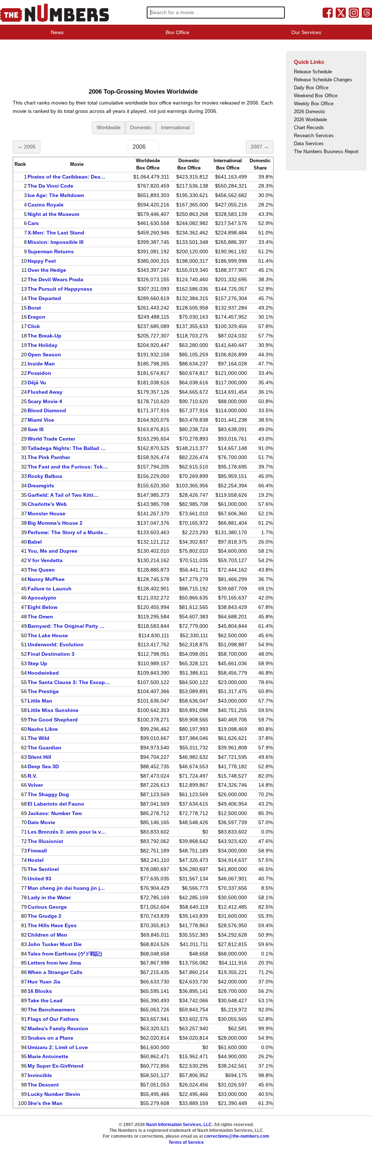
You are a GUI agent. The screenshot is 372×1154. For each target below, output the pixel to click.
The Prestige (43, 691)
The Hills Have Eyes (52, 925)
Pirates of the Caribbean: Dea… (66, 177)
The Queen (41, 570)
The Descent (43, 1085)
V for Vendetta (45, 560)
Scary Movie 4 (45, 401)
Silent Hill (39, 757)
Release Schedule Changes (323, 79)
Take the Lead (45, 1000)
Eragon (36, 317)
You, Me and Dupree (52, 551)
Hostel (36, 860)
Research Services (314, 135)
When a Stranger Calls (55, 972)
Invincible (40, 1075)
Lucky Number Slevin (54, 1094)
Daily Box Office (311, 87)
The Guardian (44, 747)
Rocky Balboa (45, 476)
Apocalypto (42, 598)
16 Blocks (40, 991)
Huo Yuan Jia (44, 982)
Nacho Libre (43, 729)
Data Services (309, 143)
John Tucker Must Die (55, 944)
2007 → (260, 147)
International (175, 127)
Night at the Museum (53, 214)
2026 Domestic (310, 111)
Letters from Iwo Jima (54, 963)
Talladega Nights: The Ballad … (67, 448)
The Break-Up (44, 336)
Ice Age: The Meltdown (56, 195)
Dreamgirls (41, 485)
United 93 (39, 878)
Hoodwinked (43, 673)
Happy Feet (42, 261)
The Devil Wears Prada (55, 279)
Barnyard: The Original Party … (66, 626)
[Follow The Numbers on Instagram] (354, 12)
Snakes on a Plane (50, 1038)
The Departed (44, 298)
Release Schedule (313, 71)
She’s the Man (45, 1103)
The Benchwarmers (51, 1009)
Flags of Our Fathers (53, 1019)
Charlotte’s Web (47, 504)
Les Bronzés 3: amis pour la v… (67, 832)
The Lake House (48, 635)
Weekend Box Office (315, 95)
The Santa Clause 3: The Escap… (69, 682)
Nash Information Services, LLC (179, 1124)
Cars (33, 223)
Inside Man (41, 364)
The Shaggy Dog (48, 794)
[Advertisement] (143, 63)
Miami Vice (41, 420)
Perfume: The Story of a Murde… (68, 532)
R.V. (32, 776)
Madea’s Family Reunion (58, 1028)
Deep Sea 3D (43, 766)
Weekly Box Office (313, 103)
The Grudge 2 (44, 916)
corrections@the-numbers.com (236, 1136)
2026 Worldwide (310, 119)
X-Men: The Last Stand (56, 233)
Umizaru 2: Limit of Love (58, 1047)
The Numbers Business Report (326, 151)
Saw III (36, 429)
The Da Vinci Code (50, 186)
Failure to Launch (50, 589)
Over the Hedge (47, 270)
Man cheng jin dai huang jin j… (66, 888)
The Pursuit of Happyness (60, 289)
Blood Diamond (47, 410)
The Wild (38, 738)
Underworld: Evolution (56, 644)
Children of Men (47, 935)
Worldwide (109, 127)
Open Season (44, 354)
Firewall (37, 851)
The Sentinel (43, 869)
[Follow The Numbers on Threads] (367, 12)
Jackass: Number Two (55, 813)
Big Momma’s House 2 (55, 523)
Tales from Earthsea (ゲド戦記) (65, 954)
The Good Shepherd (53, 720)
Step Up (37, 663)
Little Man (40, 701)
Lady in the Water (49, 897)
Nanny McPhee (46, 579)
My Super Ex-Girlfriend (56, 1066)
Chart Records (309, 127)
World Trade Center (51, 439)
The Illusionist (45, 841)
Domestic (140, 127)
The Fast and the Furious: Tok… (68, 467)
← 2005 (26, 147)
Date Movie (41, 822)
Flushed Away (45, 392)
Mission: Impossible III (56, 242)
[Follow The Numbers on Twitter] (341, 12)
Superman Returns (51, 251)
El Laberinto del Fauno (56, 804)
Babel (35, 542)
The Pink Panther (49, 457)
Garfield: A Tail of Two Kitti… (63, 495)
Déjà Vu (37, 382)
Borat (34, 308)
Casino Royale (46, 205)
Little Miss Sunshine (53, 710)
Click (34, 326)
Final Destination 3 (51, 654)
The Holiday (42, 345)
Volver (35, 785)
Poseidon (39, 373)
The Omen (40, 616)
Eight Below (42, 607)
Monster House (46, 513)
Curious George (47, 907)
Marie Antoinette (48, 1056)
